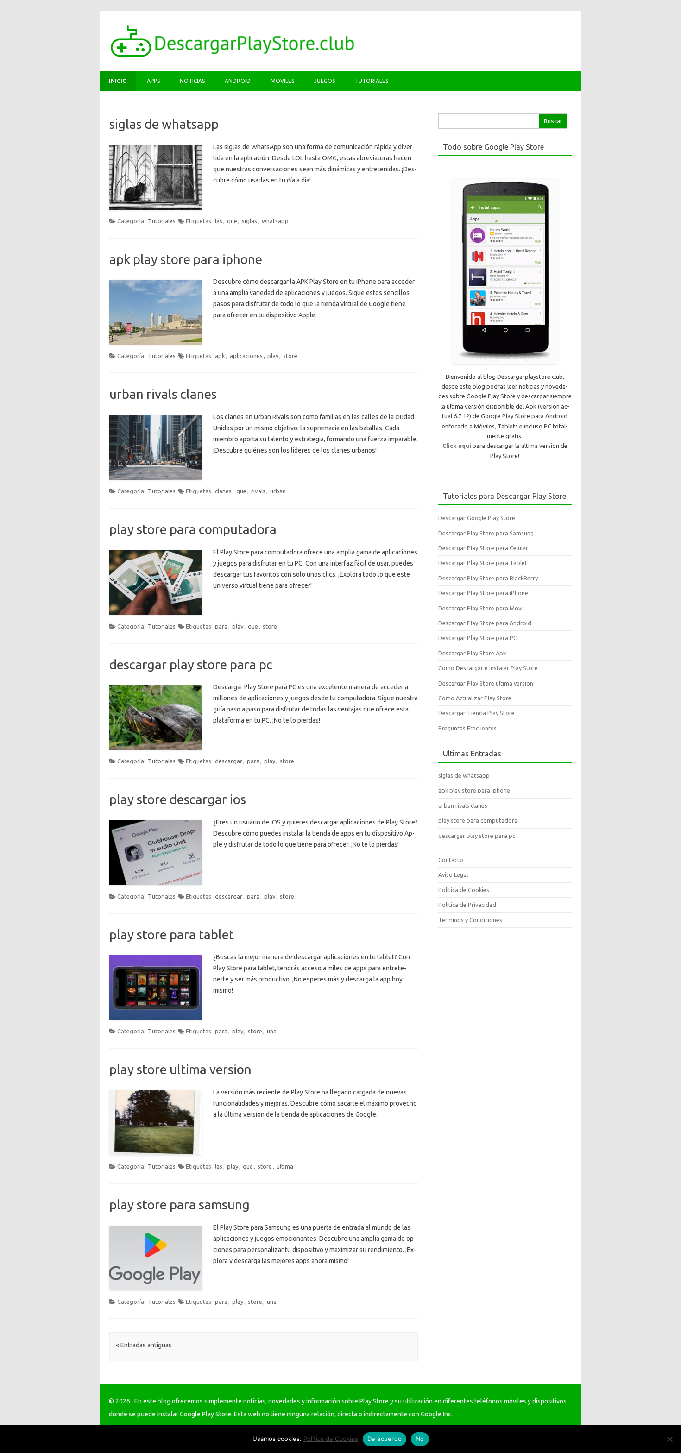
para (221, 626)
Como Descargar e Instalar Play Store (488, 668)
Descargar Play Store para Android (484, 623)
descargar (228, 761)
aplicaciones (246, 355)
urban (278, 491)
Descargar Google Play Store (476, 518)
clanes (223, 491)
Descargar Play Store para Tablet (482, 563)
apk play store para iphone (185, 259)
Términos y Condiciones (470, 920)
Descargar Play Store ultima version (485, 683)
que (232, 221)
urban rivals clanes (163, 394)
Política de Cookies (463, 890)
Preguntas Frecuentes (467, 728)
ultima (285, 1166)
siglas (249, 221)
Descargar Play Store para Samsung (486, 533)
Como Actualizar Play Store (474, 698)
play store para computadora (193, 529)
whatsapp (275, 221)
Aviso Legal (453, 874)
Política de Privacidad (467, 904)
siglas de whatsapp (164, 124)
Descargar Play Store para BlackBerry (488, 578)
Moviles (282, 81)
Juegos (324, 81)
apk (220, 355)
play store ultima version (180, 1069)
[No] (669, 1439)
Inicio (118, 81)
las (218, 221)
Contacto (450, 859)
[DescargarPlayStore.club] (232, 55)
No (420, 1438)
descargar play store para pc (190, 664)
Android (238, 81)
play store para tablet (171, 934)
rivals (258, 491)
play (272, 355)
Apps (153, 81)
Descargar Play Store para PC (477, 638)
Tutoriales (371, 81)
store (290, 355)
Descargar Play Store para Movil (481, 608)
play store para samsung (179, 1204)
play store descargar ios (177, 799)
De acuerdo (384, 1438)
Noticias (192, 81)
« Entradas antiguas (144, 1345)
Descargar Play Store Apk (472, 653)
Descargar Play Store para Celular (483, 548)
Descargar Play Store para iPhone (483, 593)
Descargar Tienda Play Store (476, 713)
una (272, 1031)
